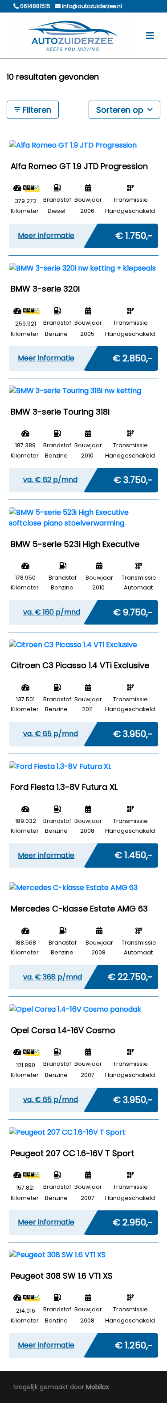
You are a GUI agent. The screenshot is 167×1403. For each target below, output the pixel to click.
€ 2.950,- (133, 1220)
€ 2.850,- (133, 356)
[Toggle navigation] (150, 35)
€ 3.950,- (133, 732)
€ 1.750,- (134, 234)
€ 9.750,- (133, 610)
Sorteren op (121, 109)
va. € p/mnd (50, 480)
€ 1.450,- (133, 853)
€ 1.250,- (134, 1343)
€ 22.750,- (130, 975)
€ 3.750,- (133, 478)
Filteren (35, 109)
